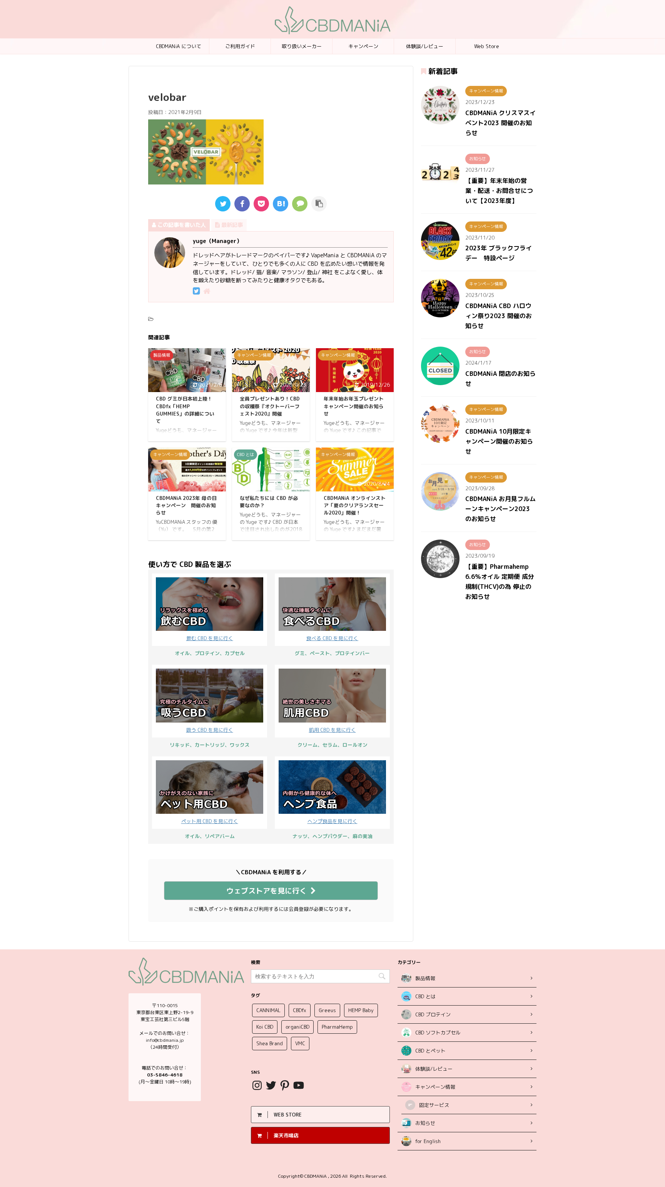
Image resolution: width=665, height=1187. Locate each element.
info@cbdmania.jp (165, 1040)
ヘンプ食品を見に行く (332, 821)
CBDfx (299, 1010)
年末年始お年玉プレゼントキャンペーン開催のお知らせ (354, 406)
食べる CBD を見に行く (332, 638)
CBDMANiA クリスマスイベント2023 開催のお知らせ (500, 123)
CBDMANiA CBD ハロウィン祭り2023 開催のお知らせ (498, 316)
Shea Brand (269, 1043)
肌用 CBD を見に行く (332, 729)
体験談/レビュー (424, 46)
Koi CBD (264, 1026)
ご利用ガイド (240, 46)
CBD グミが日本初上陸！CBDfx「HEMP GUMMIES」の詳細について (185, 409)
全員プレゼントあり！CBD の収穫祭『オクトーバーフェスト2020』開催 (270, 406)
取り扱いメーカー (302, 46)
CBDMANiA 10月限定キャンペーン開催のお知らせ (499, 441)
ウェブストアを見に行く (266, 890)
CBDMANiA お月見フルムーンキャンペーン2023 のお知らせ (500, 509)
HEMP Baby (361, 1010)
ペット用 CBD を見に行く (209, 821)
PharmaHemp (337, 1026)
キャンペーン (363, 46)
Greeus (327, 1010)
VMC (300, 1043)
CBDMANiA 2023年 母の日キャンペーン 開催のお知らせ (186, 505)
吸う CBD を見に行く (209, 729)
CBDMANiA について (178, 46)
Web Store (486, 46)
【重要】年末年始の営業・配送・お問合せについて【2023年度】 (499, 190)
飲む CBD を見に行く (209, 638)
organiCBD (297, 1026)
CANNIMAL (268, 1010)
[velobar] (280, 203)
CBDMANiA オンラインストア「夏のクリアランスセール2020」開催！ (355, 505)
